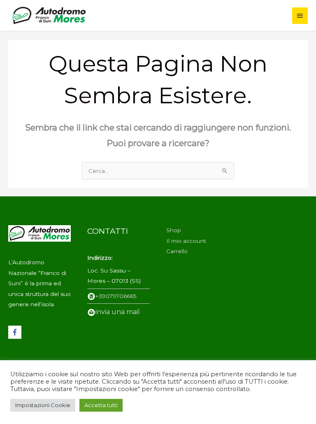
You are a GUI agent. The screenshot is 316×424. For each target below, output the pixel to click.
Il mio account (186, 241)
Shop (173, 230)
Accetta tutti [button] (101, 405)
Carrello (177, 251)
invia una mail (117, 312)
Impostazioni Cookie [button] (42, 405)
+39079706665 (116, 296)
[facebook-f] (15, 332)
